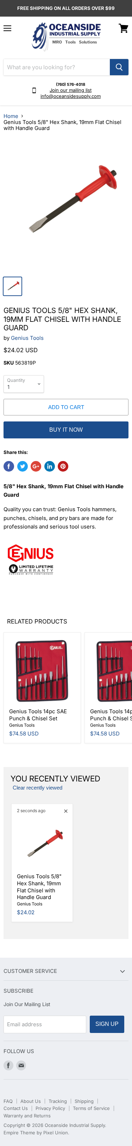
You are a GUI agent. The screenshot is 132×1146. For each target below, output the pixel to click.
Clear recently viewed (37, 788)
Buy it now (66, 430)
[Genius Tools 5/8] (66, 205)
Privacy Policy (50, 1108)
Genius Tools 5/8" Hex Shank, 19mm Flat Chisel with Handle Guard (39, 886)
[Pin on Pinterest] (63, 466)
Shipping (84, 1101)
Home (11, 116)
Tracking (58, 1101)
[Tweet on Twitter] (22, 466)
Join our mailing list (71, 90)
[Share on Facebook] (9, 466)
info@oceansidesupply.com (70, 96)
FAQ (8, 1101)
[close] (65, 811)
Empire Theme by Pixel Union (36, 1132)
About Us (30, 1101)
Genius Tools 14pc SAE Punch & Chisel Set (38, 715)
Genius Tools (27, 338)
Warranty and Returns (27, 1115)
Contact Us (16, 1108)
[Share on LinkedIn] (49, 466)
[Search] (119, 67)
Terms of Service (91, 1108)
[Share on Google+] (36, 466)
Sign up (107, 1024)
